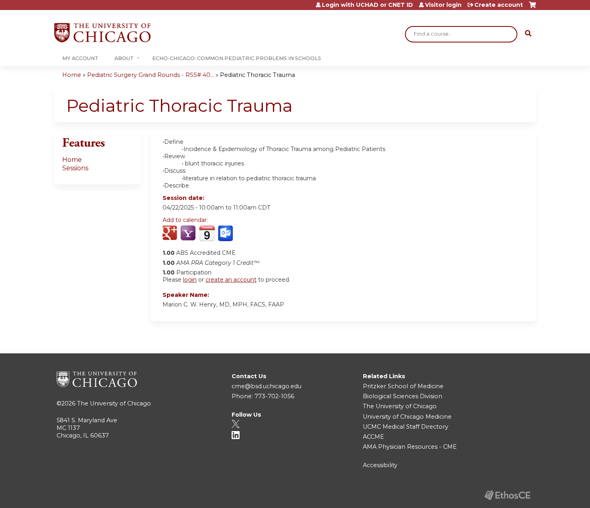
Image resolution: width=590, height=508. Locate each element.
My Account (80, 58)
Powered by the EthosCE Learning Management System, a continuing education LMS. (507, 495)
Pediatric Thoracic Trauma (257, 75)
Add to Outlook (226, 234)
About (124, 58)
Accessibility (380, 465)
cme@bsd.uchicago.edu (266, 386)
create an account (230, 279)
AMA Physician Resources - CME (410, 446)
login (190, 279)
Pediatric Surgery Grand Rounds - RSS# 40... (150, 75)
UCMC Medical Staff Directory (405, 426)
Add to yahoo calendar (189, 234)
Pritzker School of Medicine (403, 386)
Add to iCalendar (207, 233)
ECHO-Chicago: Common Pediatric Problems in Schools (236, 58)
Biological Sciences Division (402, 396)
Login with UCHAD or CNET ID (367, 5)
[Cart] (532, 8)
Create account (498, 5)
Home (71, 75)
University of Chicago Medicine (407, 416)
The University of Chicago (114, 403)
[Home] (102, 32)
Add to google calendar (171, 234)
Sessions (75, 168)
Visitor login (443, 5)
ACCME (373, 436)
